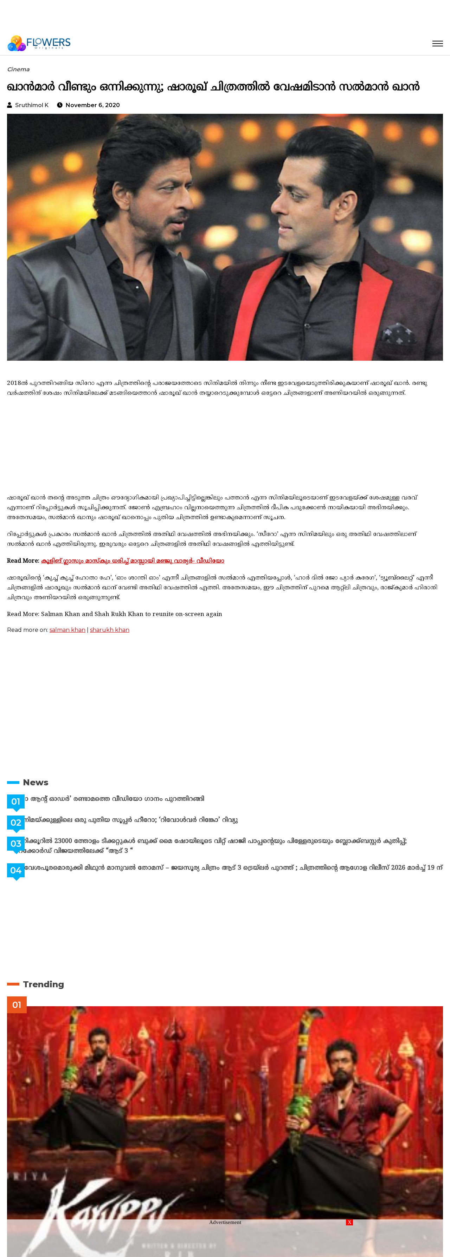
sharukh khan (109, 630)
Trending (43, 990)
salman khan (67, 630)
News (36, 782)
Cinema (18, 69)
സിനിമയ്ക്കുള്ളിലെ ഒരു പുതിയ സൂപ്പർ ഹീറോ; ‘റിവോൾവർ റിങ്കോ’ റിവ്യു (143, 820)
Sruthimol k (32, 105)
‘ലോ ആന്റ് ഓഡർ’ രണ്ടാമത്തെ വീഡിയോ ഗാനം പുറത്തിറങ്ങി (127, 799)
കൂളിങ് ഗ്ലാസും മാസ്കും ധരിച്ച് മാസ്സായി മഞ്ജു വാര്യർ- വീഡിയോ (132, 561)
